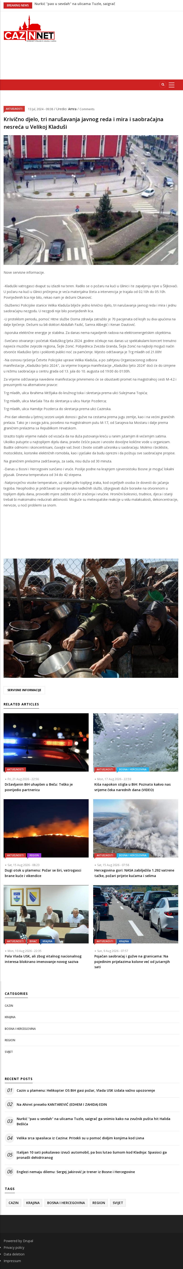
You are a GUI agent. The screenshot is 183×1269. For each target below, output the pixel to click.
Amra (72, 109)
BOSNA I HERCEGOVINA (133, 769)
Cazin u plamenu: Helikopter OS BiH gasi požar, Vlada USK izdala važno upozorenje (86, 1090)
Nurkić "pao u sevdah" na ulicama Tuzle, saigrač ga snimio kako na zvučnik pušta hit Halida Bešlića (93, 1121)
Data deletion (14, 1254)
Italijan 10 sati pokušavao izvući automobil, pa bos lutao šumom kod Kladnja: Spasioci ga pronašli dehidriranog (92, 1155)
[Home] (30, 27)
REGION (34, 855)
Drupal (28, 1241)
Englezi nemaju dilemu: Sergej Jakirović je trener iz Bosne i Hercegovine (76, 1172)
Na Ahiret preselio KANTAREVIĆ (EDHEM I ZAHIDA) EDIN (62, 1104)
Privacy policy (14, 1247)
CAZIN (9, 1006)
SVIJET (9, 1052)
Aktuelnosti (14, 108)
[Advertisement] (124, 44)
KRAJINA (47, 941)
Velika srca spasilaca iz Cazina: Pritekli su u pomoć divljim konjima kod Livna (80, 1138)
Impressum (12, 1261)
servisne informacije (24, 690)
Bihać (33, 941)
